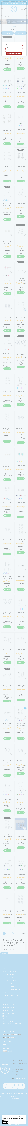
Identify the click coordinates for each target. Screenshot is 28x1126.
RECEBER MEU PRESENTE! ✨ (14, 53)
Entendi (5, 1122)
